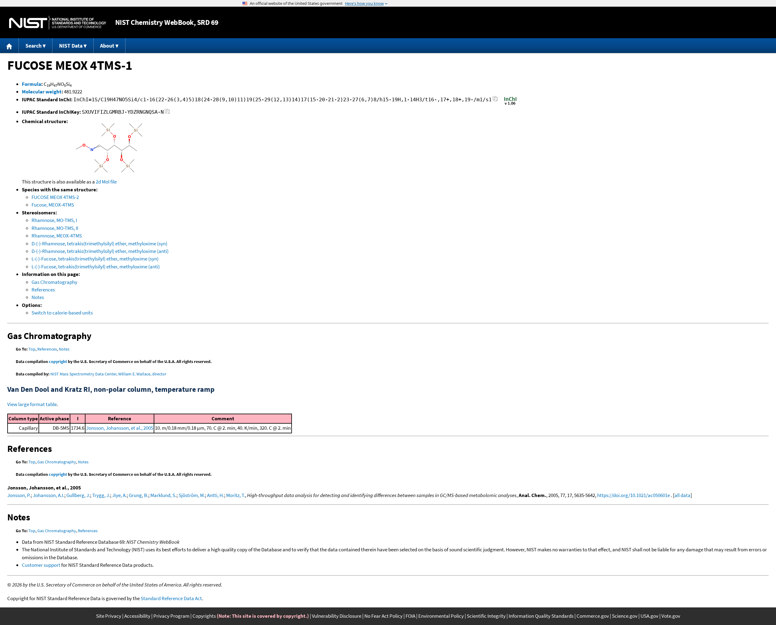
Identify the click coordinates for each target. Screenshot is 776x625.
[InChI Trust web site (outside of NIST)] (510, 104)
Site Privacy (108, 616)
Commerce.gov (593, 616)
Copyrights (204, 616)
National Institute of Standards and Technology (57, 22)
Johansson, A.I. (48, 495)
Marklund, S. (163, 495)
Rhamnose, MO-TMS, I (54, 220)
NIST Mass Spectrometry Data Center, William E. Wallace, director (108, 374)
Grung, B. (138, 495)
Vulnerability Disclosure (336, 616)
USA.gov (649, 616)
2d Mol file (106, 181)
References (43, 289)
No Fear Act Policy (383, 616)
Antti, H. (215, 495)
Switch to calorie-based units (62, 312)
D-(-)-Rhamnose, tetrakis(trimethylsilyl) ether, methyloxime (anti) (100, 251)
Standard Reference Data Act (171, 598)
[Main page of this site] (9, 45)
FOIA (410, 616)
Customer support (41, 565)
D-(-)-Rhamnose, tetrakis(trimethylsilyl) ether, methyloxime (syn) (99, 243)
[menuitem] (9, 45)
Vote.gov (670, 616)
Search (33, 45)
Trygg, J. (101, 495)
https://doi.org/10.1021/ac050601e (633, 495)
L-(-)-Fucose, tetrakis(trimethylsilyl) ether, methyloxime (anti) (96, 266)
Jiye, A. (119, 495)
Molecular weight (42, 91)
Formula (31, 84)
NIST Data (70, 45)
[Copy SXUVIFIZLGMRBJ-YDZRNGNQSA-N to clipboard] (167, 113)
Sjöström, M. (192, 495)
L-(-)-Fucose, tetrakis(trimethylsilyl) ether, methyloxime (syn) (95, 258)
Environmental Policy (441, 616)
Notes (38, 297)
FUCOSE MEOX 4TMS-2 (55, 197)
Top (31, 349)
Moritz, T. (235, 495)
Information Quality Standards (541, 616)
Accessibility (137, 616)
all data (682, 495)
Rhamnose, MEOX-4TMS (57, 235)
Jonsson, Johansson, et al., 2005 (119, 428)
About (107, 45)
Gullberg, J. (78, 495)
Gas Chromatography (54, 282)
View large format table (32, 404)
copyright (58, 361)
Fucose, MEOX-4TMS (53, 204)
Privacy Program (171, 616)
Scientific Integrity (486, 616)
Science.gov (624, 616)
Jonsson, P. (19, 495)
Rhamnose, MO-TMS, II (55, 228)
